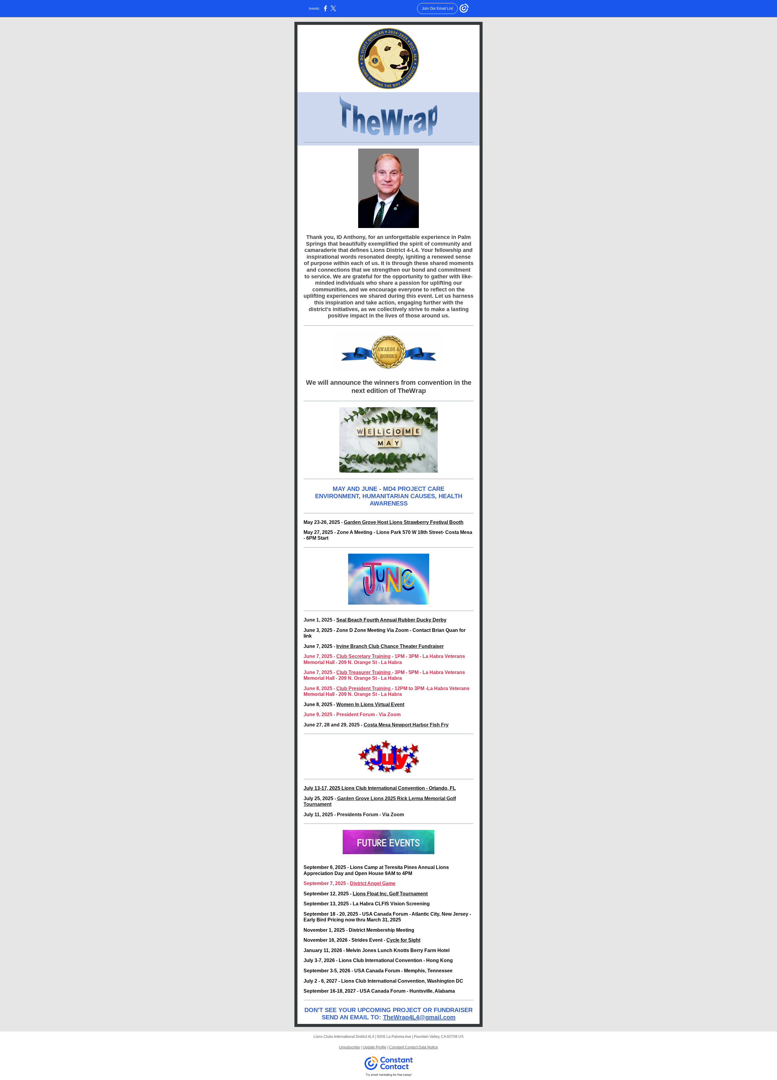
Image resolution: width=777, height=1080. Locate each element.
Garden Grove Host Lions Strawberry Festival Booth (403, 522)
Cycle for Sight (403, 940)
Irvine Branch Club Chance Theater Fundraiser (390, 646)
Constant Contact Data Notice (413, 1047)
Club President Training (364, 688)
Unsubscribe (349, 1047)
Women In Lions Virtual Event (370, 704)
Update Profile (374, 1047)
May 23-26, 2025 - (324, 522)
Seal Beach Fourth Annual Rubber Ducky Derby (391, 619)
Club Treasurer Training (364, 672)
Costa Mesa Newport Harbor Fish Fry (406, 724)
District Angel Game (372, 883)
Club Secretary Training (363, 656)
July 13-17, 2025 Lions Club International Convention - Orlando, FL (380, 788)
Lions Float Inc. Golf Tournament (390, 893)
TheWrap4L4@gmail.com (419, 1017)
